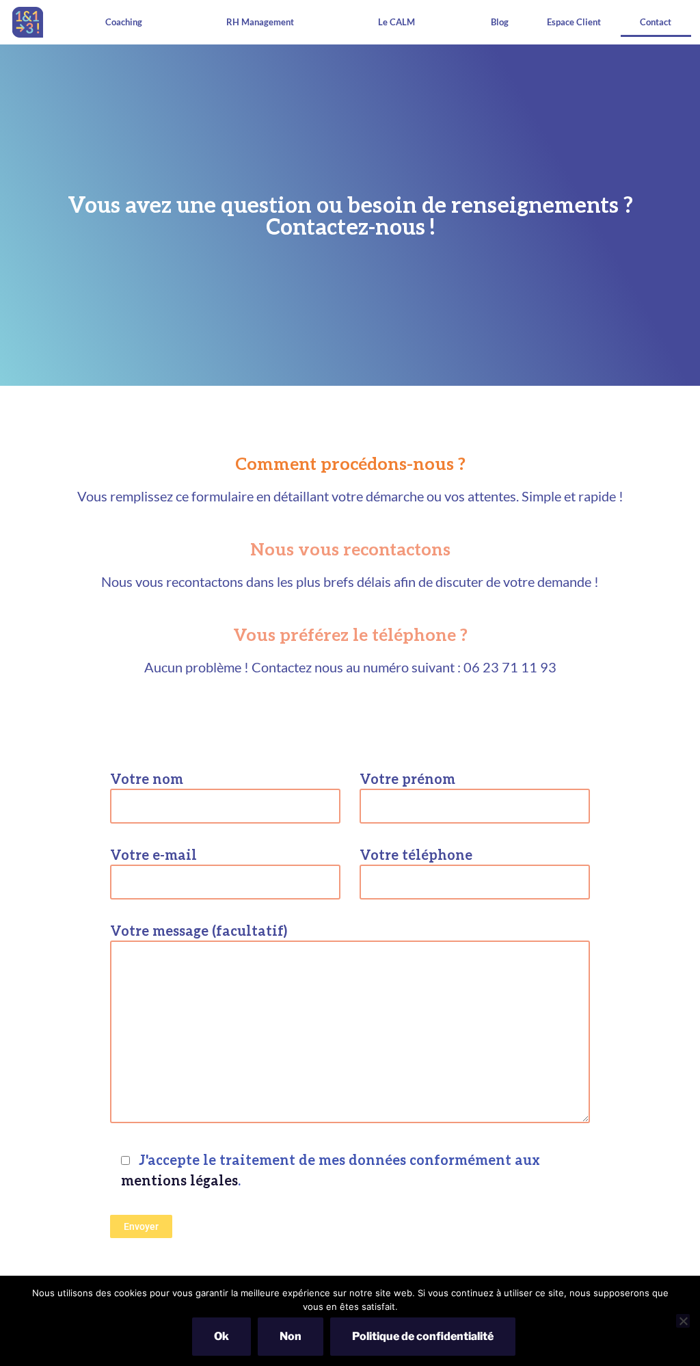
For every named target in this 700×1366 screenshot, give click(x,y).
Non (290, 1336)
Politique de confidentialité (423, 1336)
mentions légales (179, 1180)
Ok (221, 1336)
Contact (655, 21)
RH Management (260, 21)
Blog (500, 21)
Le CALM (396, 21)
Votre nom (146, 778)
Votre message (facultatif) (198, 930)
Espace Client (574, 21)
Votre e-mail (153, 854)
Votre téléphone (416, 854)
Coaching (123, 21)
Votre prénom (407, 778)
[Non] (683, 1321)
